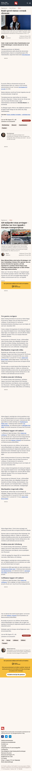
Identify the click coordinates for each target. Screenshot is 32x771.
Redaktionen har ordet (7, 756)
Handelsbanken (23, 125)
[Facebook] (2, 736)
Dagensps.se (4, 8)
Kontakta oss (4, 744)
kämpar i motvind (16, 440)
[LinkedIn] (10, 736)
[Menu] (30, 3)
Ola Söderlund (10, 133)
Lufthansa (15, 640)
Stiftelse (23, 640)
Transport (4, 643)
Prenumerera (26, 120)
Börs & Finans (12, 8)
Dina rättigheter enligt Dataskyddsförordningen (13, 751)
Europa (8, 640)
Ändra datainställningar (7, 762)
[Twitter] (6, 736)
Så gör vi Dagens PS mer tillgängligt (10, 760)
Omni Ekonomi (26, 54)
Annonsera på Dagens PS (7, 755)
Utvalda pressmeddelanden (8, 742)
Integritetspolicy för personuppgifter (10, 747)
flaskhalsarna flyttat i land (8, 569)
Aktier (10, 220)
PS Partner (4, 758)
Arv (3, 640)
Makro (19, 8)
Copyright (3, 746)
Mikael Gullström (11, 648)
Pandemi (4, 128)
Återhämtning (5, 125)
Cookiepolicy (4, 749)
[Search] (27, 3)
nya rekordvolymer (6, 571)
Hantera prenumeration (7, 740)
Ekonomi (14, 125)
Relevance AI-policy (6, 753)
